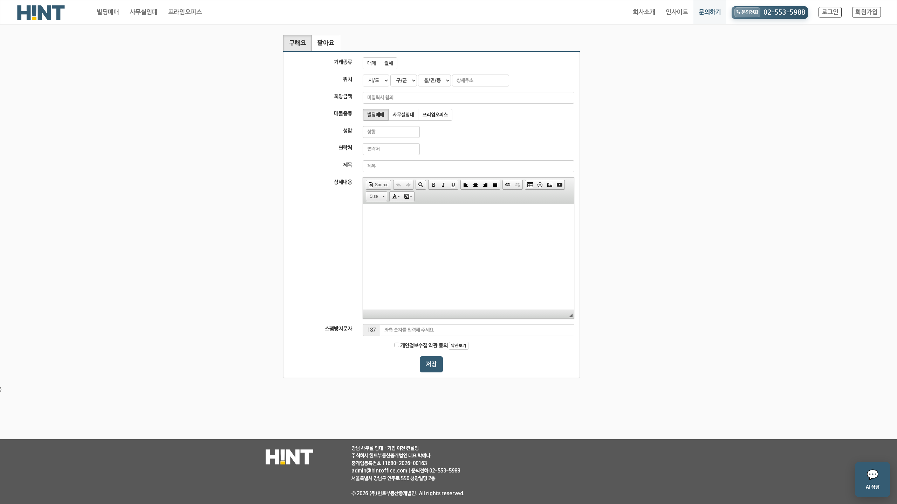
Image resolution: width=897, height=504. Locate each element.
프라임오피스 (185, 12)
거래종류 (343, 62)
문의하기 (710, 12)
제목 (347, 165)
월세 (388, 63)
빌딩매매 (108, 12)
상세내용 (343, 182)
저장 (431, 364)
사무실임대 (144, 12)
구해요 (297, 43)
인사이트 (677, 12)
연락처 (345, 148)
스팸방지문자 (338, 329)
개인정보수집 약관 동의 (423, 346)
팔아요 (325, 43)
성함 (347, 131)
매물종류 (343, 114)
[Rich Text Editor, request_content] (468, 256)
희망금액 (343, 96)
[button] (378, 184)
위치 (347, 79)
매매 (371, 63)
